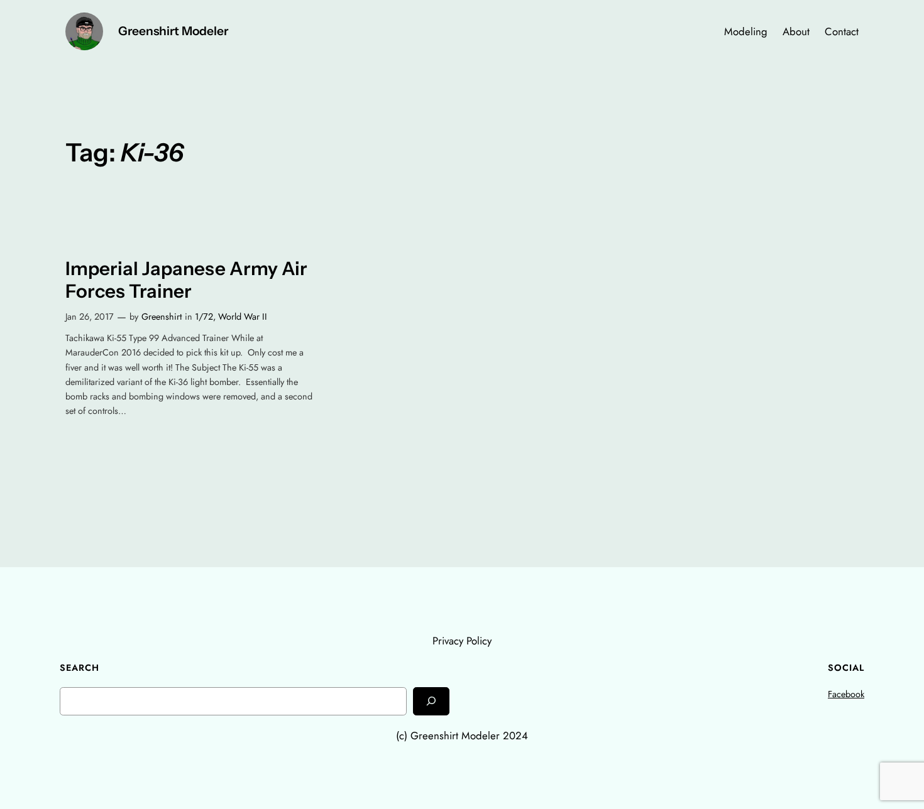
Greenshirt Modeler (173, 30)
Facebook (846, 694)
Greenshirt (161, 316)
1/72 (204, 316)
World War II (242, 316)
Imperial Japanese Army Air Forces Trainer (186, 280)
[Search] (431, 701)
